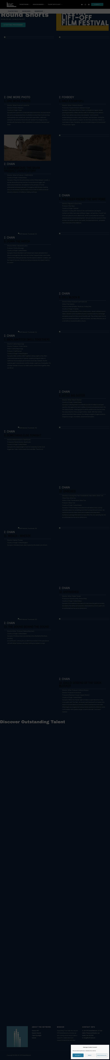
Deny (90, 1055)
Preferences (102, 1055)
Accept (78, 1055)
